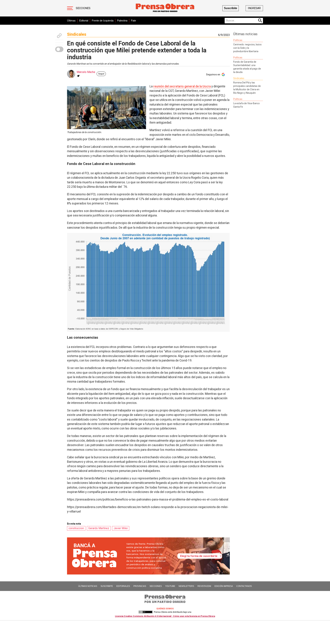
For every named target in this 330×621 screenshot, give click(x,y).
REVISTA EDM (204, 586)
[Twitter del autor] (78, 76)
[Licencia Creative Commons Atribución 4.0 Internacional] (145, 612)
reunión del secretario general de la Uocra (182, 86)
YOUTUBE (170, 586)
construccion (76, 528)
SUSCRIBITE (107, 586)
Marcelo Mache (86, 72)
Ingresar (254, 8)
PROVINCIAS (139, 586)
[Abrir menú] (70, 8)
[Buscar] (260, 20)
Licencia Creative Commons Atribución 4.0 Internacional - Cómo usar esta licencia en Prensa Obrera (165, 616)
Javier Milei (121, 528)
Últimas (71, 20)
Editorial (83, 20)
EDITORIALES (123, 586)
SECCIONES (156, 586)
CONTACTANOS (244, 586)
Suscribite (230, 8)
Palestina (122, 20)
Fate (133, 20)
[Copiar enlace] (59, 35)
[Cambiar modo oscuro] (59, 49)
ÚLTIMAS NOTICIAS (87, 586)
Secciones (83, 8)
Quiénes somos (165, 608)
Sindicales (76, 34)
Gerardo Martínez (98, 528)
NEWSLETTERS (186, 586)
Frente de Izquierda (102, 20)
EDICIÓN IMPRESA (223, 586)
